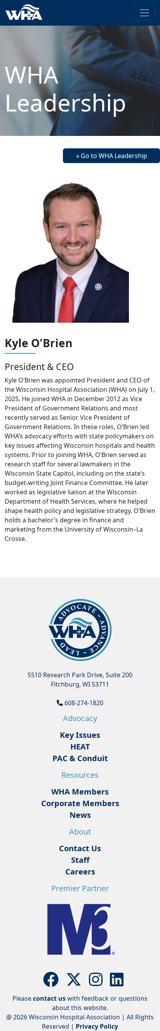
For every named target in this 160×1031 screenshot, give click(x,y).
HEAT (80, 746)
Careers (80, 871)
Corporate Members (80, 803)
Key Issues (80, 735)
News (80, 815)
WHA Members (80, 791)
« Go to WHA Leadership (111, 155)
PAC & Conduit (80, 758)
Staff (80, 860)
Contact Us (80, 848)
